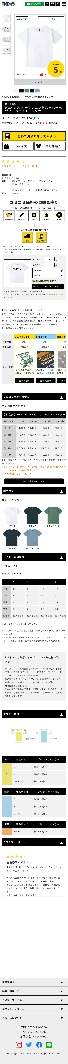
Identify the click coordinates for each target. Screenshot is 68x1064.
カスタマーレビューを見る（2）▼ (20, 166)
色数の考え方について (34, 481)
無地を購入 (53, 146)
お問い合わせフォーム (34, 1036)
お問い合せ (58, 294)
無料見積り (24, 380)
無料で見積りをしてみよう (36, 136)
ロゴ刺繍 (61, 336)
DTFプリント (42, 336)
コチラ (39, 246)
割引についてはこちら (48, 286)
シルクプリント (22, 336)
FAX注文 (21, 146)
